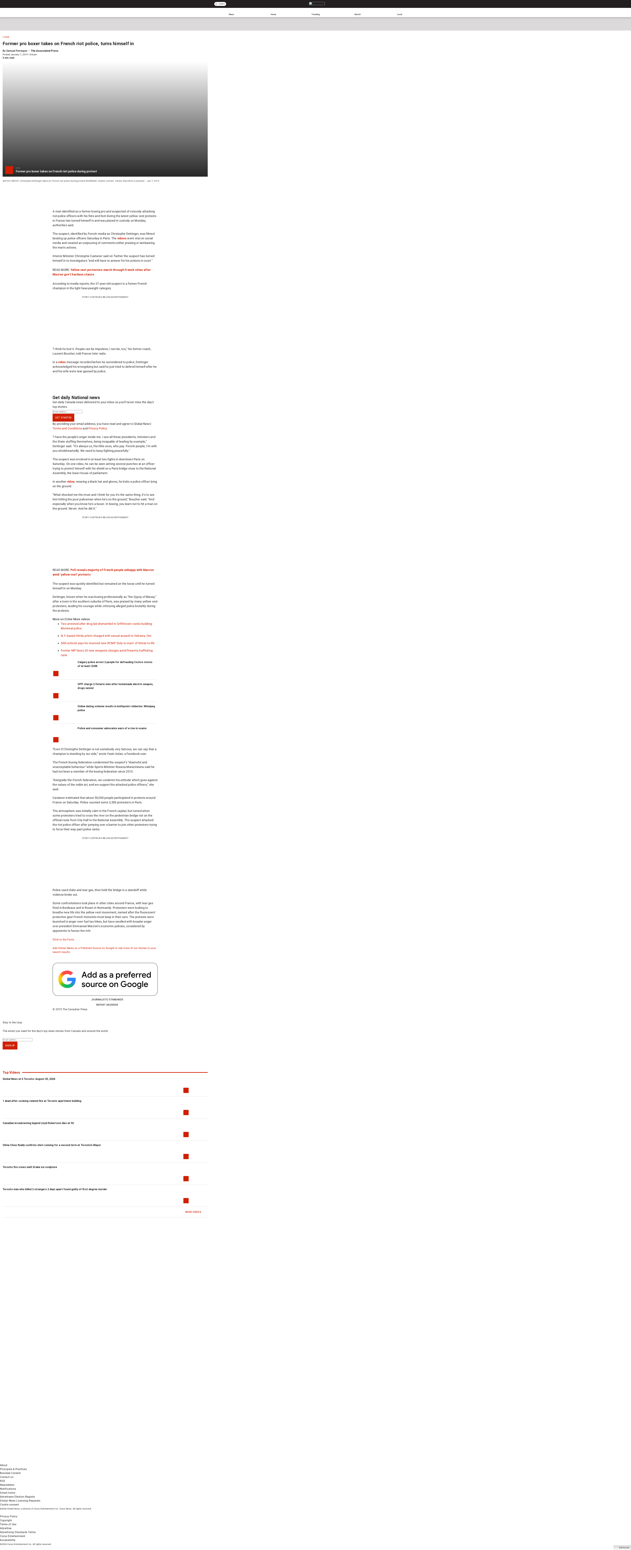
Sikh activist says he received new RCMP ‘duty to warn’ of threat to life (108, 643)
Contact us (6, 1477)
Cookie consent (9, 1504)
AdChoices (624, 1548)
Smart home (7, 1492)
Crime (6, 37)
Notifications (8, 1488)
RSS (2, 1481)
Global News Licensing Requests (20, 1500)
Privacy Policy (97, 428)
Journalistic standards (107, 999)
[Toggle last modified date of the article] (39, 54)
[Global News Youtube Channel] (125, 1435)
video (62, 362)
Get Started (63, 417)
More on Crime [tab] (62, 619)
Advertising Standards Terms (18, 1532)
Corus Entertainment (12, 1536)
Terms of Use (8, 1524)
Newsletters (7, 1484)
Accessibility (8, 1540)
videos (122, 238)
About (3, 1465)
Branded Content (10, 1473)
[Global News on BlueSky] (174, 1461)
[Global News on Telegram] (125, 1461)
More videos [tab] (81, 619)
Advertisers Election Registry (17, 1496)
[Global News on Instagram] (174, 1435)
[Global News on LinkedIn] (25, 1461)
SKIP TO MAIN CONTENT (60, 2)
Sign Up (10, 1045)
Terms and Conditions (67, 428)
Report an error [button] (107, 1005)
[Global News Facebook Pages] (25, 1435)
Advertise (6, 1528)
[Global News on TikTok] (75, 1461)
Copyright (6, 1520)
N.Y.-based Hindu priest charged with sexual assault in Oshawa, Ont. (106, 635)
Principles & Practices (13, 1469)
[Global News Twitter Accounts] (75, 1435)
